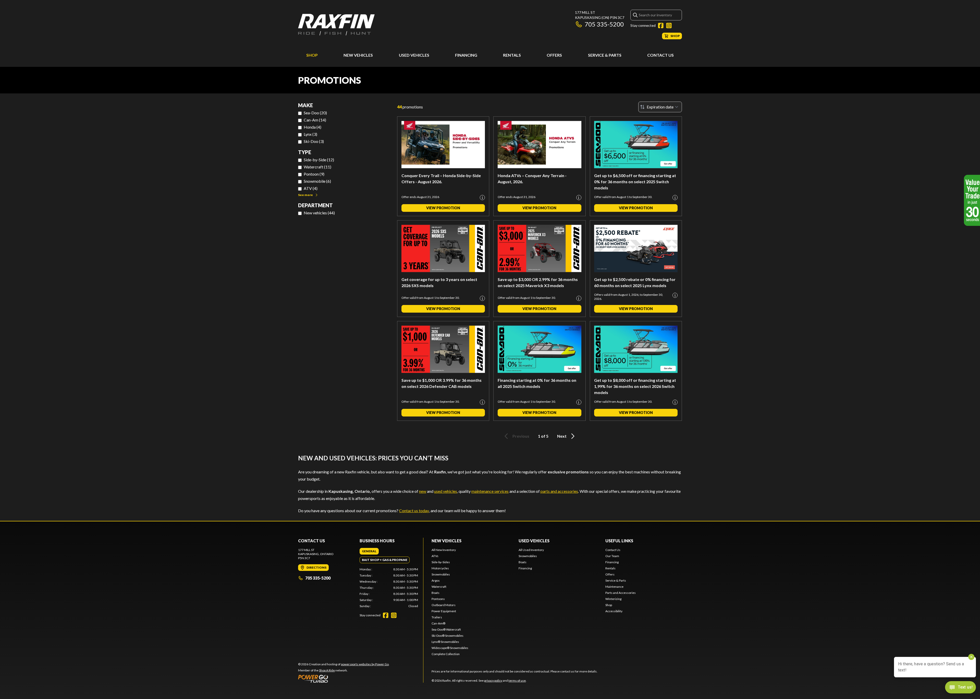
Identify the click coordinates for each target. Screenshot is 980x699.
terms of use (517, 680)
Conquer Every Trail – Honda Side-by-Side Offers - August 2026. (441, 178)
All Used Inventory (531, 550)
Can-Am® (438, 623)
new (422, 491)
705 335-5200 (604, 24)
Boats (435, 593)
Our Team (612, 556)
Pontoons (438, 599)
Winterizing (613, 599)
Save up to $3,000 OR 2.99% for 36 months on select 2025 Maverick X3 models (538, 282)
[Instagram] (669, 25)
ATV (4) (310, 188)
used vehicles (445, 491)
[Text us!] (960, 687)
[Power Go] (343, 679)
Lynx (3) (310, 134)
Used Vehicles (414, 55)
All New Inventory (444, 550)
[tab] (369, 551)
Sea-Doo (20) (315, 112)
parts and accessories (559, 491)
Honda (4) (312, 127)
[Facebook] (661, 25)
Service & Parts (604, 55)
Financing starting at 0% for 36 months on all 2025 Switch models (537, 383)
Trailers (437, 617)
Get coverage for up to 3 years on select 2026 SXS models (439, 282)
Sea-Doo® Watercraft (446, 629)
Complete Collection (446, 654)
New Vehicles (358, 55)
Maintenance (614, 586)
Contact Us (660, 55)
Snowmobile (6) (317, 181)
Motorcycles (440, 568)
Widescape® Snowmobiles (450, 648)
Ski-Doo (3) (314, 141)
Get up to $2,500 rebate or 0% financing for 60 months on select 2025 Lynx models (635, 282)
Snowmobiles (441, 574)
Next (562, 436)
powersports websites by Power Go (365, 664)
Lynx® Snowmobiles (445, 642)
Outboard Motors (444, 605)
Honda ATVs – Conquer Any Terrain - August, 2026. (532, 178)
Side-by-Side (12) (319, 159)
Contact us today (414, 510)
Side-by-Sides (441, 562)
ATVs (435, 556)
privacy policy (493, 680)
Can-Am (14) (315, 119)
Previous (520, 436)
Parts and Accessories (620, 593)
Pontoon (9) (314, 173)
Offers (554, 55)
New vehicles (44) (319, 212)
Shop (312, 55)
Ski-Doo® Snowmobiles (447, 635)
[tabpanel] (389, 587)
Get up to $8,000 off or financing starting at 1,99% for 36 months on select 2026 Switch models (635, 386)
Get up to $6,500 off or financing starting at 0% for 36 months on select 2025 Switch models (635, 181)
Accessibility (613, 611)
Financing (466, 55)
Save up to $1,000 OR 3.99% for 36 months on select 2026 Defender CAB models (441, 383)
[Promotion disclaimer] (482, 197)
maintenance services (490, 491)
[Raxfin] (336, 24)
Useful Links (619, 540)
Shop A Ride (327, 670)
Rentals (512, 55)
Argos (436, 580)
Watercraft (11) (317, 166)
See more (305, 195)
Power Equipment (444, 611)
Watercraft (439, 586)
